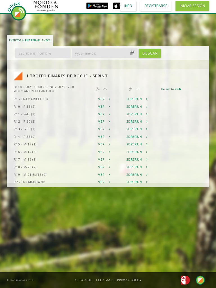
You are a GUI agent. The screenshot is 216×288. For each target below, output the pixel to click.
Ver (101, 99)
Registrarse (156, 5)
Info (128, 5)
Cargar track (170, 88)
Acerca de (83, 280)
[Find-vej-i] (198, 279)
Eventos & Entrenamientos (30, 40)
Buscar (150, 53)
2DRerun (134, 99)
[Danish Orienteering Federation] (183, 279)
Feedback (104, 280)
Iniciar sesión (192, 5)
